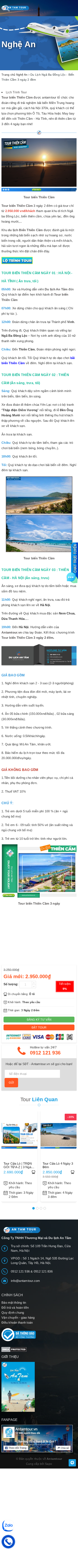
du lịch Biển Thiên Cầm (25, 230)
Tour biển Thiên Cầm (17, 205)
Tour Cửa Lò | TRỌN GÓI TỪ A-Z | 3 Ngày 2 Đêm (18, 1165)
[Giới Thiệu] (39, 1387)
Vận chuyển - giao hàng (18, 1317)
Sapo (48, 1463)
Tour (39, 1099)
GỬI (11, 1082)
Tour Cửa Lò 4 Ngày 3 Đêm (58, 1165)
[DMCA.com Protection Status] (14, 1349)
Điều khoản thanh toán (17, 1322)
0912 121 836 (43, 1271)
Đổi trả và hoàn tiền (15, 1307)
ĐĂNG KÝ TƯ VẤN (39, 1019)
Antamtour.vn (11, 632)
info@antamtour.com (25, 1280)
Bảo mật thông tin (13, 1302)
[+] (34, 983)
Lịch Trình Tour (16, 92)
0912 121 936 (45, 1053)
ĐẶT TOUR (39, 1027)
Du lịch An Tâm (56, 289)
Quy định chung (12, 1312)
